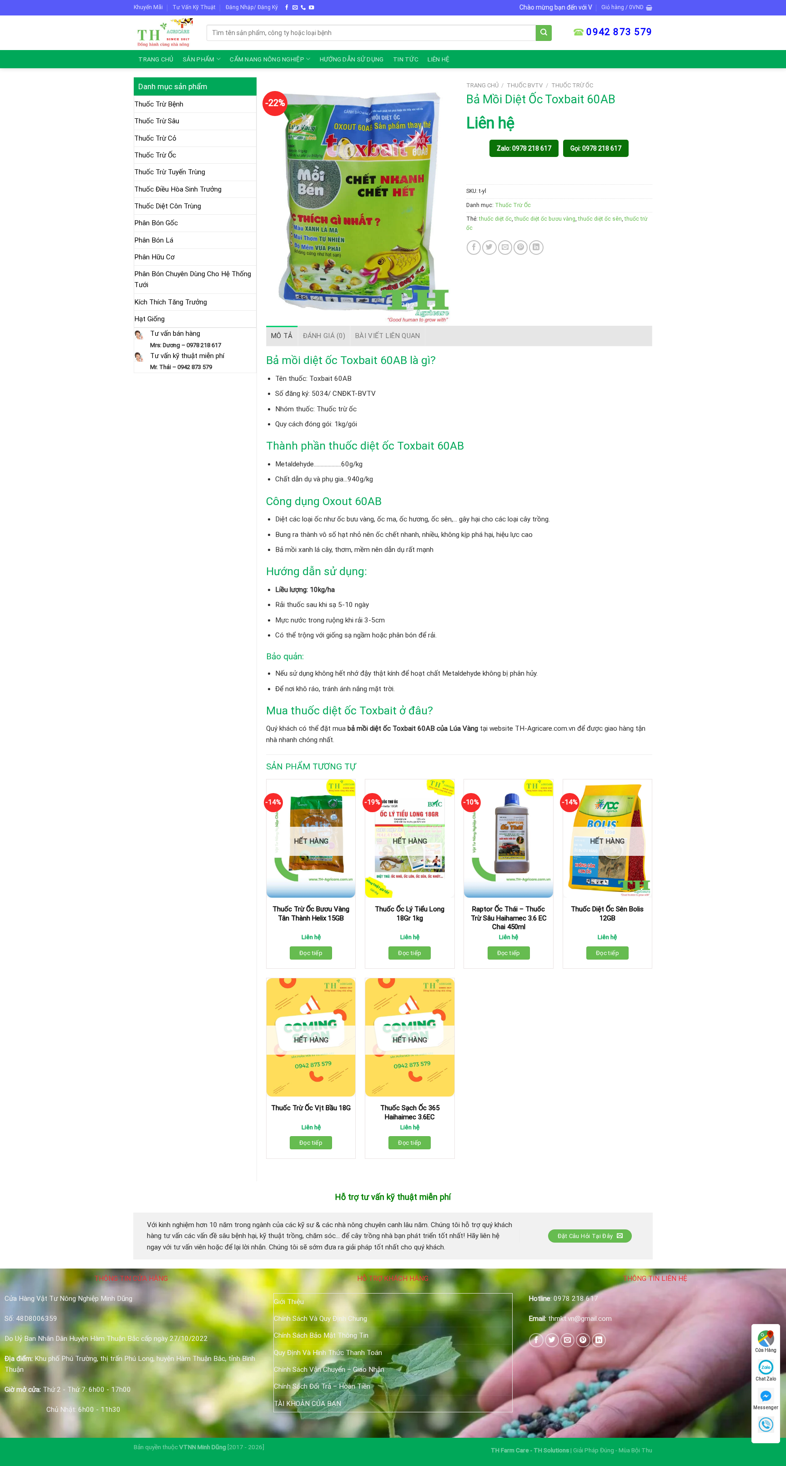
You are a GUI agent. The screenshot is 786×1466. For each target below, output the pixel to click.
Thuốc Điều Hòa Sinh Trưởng (178, 189)
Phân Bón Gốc (156, 223)
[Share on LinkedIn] (536, 247)
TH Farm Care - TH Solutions (530, 1450)
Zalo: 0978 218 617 (524, 148)
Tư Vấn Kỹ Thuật (194, 7)
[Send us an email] (294, 7)
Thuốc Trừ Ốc (155, 155)
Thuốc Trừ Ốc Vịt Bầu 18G (311, 1108)
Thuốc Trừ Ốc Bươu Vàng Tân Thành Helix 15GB (310, 913)
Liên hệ (438, 59)
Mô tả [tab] (282, 336)
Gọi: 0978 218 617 (595, 148)
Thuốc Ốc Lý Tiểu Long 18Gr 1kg (409, 913)
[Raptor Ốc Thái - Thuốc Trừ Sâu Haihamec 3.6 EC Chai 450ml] (508, 838)
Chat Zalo (766, 1378)
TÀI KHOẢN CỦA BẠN (307, 1404)
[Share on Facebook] (474, 247)
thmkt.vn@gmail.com (580, 1318)
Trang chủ (155, 59)
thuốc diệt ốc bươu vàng (544, 219)
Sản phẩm (198, 59)
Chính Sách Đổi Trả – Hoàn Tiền (322, 1386)
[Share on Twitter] (489, 247)
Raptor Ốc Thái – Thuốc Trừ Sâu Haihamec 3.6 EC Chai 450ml (509, 918)
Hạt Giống (149, 319)
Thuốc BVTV (525, 85)
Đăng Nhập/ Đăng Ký (252, 7)
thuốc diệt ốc (495, 219)
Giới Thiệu (289, 1302)
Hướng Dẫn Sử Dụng (352, 59)
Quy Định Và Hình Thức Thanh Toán (328, 1353)
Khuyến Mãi (148, 7)
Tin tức (405, 59)
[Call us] (303, 7)
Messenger (765, 1407)
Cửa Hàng (765, 1350)
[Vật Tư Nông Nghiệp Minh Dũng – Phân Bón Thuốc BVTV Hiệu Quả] (163, 32)
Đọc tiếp (310, 953)
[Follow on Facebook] (286, 7)
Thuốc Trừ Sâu (156, 121)
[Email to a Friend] (505, 247)
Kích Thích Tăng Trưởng (170, 302)
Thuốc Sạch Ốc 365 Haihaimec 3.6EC (409, 1112)
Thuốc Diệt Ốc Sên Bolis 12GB (607, 913)
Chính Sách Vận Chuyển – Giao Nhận (329, 1369)
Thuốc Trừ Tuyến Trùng (169, 172)
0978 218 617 (576, 1298)
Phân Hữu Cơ (154, 257)
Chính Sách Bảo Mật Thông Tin (321, 1335)
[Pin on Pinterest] (521, 247)
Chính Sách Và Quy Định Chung (320, 1318)
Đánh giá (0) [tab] (324, 336)
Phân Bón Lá (153, 240)
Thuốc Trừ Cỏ (155, 138)
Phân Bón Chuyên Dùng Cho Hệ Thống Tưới (192, 279)
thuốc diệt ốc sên (600, 219)
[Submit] (544, 33)
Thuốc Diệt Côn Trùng (167, 206)
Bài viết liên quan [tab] (387, 336)
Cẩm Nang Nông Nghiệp (267, 59)
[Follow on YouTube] (311, 7)
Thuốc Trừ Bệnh (158, 104)
